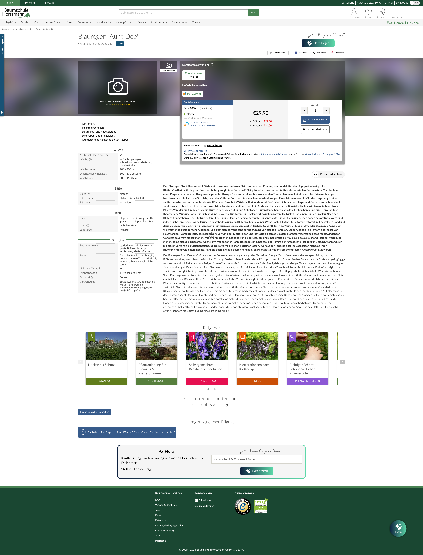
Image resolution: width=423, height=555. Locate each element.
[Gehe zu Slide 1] (208, 389)
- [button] (304, 110)
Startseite (6, 29)
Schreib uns (205, 500)
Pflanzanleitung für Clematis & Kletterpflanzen (152, 369)
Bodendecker (85, 22)
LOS (253, 13)
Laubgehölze (9, 22)
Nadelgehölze (104, 22)
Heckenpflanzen (52, 22)
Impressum (161, 541)
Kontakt (388, 3)
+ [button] (326, 110)
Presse (158, 515)
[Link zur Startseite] (16, 13)
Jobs (157, 510)
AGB (157, 536)
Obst (36, 22)
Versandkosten (214, 145)
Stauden (25, 22)
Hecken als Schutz (101, 365)
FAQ (157, 500)
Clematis (141, 22)
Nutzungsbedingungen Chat (169, 525)
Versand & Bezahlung (369, 3)
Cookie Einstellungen (165, 531)
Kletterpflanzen (124, 22)
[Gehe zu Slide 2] (215, 389)
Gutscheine (348, 3)
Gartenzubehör (180, 22)
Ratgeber (30, 3)
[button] (278, 53)
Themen (196, 22)
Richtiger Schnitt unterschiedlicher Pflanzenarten (302, 369)
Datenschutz (161, 520)
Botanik (49, 3)
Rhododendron (159, 22)
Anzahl (315, 105)
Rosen (69, 22)
